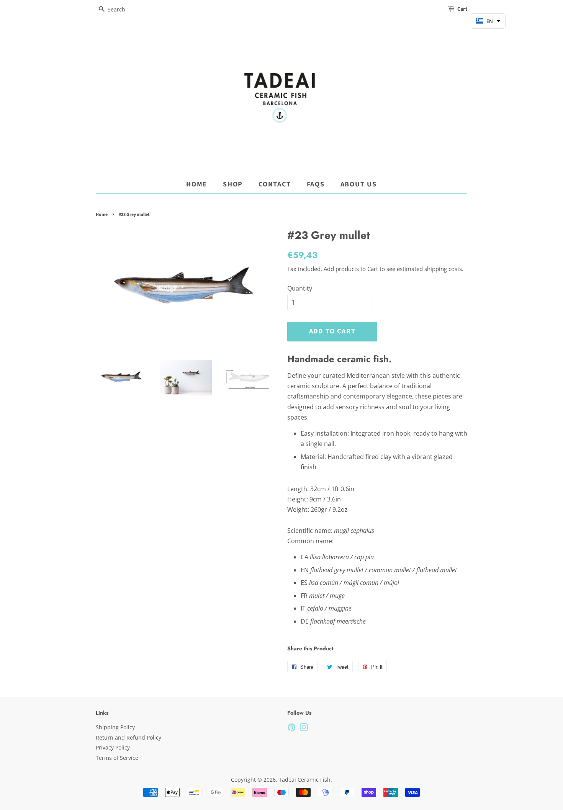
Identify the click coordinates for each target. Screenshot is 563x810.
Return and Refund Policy (128, 737)
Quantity (299, 288)
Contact (275, 184)
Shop (233, 184)
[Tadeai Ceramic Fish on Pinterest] (291, 728)
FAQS (316, 184)
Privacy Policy (113, 747)
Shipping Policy (115, 727)
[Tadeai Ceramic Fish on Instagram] (304, 728)
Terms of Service (117, 757)
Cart (462, 9)
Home (196, 184)
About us (358, 184)
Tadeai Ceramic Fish (305, 779)
